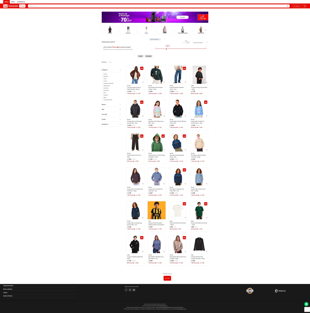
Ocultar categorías (154, 39)
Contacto (5, 292)
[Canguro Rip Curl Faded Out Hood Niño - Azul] (157, 176)
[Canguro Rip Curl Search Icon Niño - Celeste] (199, 176)
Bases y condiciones (7, 289)
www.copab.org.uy (164, 309)
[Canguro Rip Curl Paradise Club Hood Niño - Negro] (135, 176)
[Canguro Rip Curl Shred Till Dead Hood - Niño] (178, 109)
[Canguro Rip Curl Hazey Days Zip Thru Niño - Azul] (135, 210)
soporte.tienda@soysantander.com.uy (166, 307)
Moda (13, 2)
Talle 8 (110, 62)
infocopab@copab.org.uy (181, 309)
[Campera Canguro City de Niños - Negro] (199, 75)
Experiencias (21, 2)
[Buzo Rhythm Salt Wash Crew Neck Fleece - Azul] (157, 244)
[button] (287, 6)
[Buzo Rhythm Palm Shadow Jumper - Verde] (157, 75)
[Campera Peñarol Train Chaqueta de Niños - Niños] (199, 244)
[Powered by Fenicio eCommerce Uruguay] (280, 290)
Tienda (6, 2)
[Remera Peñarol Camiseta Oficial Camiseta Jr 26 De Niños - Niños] (157, 210)
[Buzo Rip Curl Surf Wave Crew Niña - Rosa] (157, 109)
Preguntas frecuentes (8, 285)
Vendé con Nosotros (7, 296)
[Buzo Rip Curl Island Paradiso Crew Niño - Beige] (199, 142)
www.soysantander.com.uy (162, 305)
